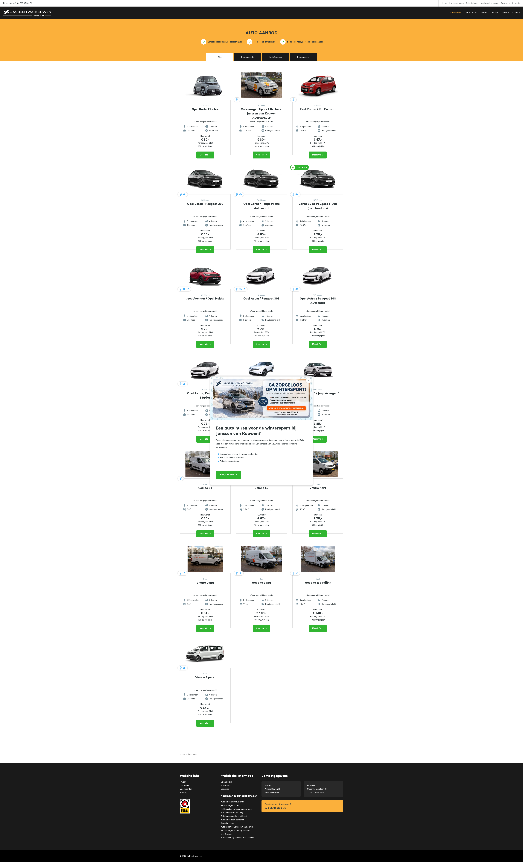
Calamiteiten (226, 782)
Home (444, 3)
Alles (220, 57)
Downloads (226, 785)
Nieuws (505, 12)
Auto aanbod (456, 12)
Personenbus (303, 57)
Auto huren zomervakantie (232, 802)
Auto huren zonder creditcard (234, 816)
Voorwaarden (186, 789)
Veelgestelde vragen (489, 3)
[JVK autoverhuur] (27, 13)
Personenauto (247, 57)
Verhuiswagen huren (230, 805)
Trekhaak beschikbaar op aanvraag (236, 809)
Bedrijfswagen (275, 57)
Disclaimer (184, 785)
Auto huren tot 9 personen (232, 820)
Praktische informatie (510, 3)
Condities (225, 789)
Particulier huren (456, 3)
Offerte (494, 12)
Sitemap (183, 792)
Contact (516, 12)
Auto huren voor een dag (232, 812)
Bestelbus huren (228, 823)
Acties (484, 12)
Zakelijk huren (472, 3)
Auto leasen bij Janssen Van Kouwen (237, 837)
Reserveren (471, 12)
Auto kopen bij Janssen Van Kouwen (237, 827)
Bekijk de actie (227, 474)
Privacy (183, 782)
